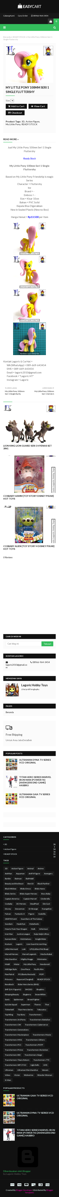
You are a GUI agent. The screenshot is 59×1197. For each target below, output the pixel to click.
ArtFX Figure (34, 873)
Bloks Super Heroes (28, 893)
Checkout (16, 112)
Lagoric (19, 944)
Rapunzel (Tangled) (25, 979)
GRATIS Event (11, 919)
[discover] (33, 1184)
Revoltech (9, 984)
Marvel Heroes (11, 954)
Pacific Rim (39, 969)
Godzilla (42, 914)
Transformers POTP (34, 1045)
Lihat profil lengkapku (30, 689)
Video (7, 1075)
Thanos (37, 1004)
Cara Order (23, 15)
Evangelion (47, 909)
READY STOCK (19, 37)
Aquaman (20, 873)
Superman (25, 1004)
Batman (18, 878)
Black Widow (10, 888)
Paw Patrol (9, 974)
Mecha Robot (46, 954)
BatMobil (30, 878)
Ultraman (9, 1070)
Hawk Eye (21, 924)
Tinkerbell (9, 1009)
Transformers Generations (17, 1029)
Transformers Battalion (40, 1019)
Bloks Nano (40, 888)
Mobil (7, 964)
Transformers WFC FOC (15, 1065)
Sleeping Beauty (12, 994)
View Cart (39, 106)
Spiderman (18, 999)
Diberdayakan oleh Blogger (17, 1171)
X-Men (8, 1080)
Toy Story (21, 1014)
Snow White (40, 994)
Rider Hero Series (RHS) (28, 984)
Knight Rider (40, 939)
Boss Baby (45, 893)
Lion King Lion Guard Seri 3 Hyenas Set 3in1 (27, 447)
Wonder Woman (44, 1075)
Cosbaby (8, 904)
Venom (45, 1070)
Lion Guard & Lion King (36, 944)
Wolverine (28, 1075)
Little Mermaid (11, 949)
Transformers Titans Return (17, 1060)
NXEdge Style (11, 969)
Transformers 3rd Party (15, 1019)
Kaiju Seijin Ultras (41, 934)
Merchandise (11, 959)
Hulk (33, 929)
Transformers (35, 1014)
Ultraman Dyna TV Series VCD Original (35, 761)
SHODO (28, 989)
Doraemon (20, 909)
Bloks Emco (25, 888)
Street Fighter (33, 999)
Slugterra (27, 994)
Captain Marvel (30, 899)
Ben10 (30, 883)
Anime (41, 868)
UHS (45, 1065)
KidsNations (25, 939)
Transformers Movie (42, 1035)
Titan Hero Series (25, 1009)
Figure (31, 914)
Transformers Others (35, 1040)
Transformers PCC (13, 1045)
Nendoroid (45, 964)
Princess (9, 979)
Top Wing (9, 1014)
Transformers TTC (41, 1060)
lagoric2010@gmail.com (16, 666)
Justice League (23, 934)
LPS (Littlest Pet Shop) (39, 949)
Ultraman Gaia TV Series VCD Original (34, 795)
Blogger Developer (24, 1190)
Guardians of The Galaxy (31, 919)
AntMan (8, 873)
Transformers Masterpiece (17, 1035)
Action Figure (32, 121)
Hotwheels (34, 924)
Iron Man (9, 934)
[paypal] (12, 1184)
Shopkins (40, 989)
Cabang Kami (9, 15)
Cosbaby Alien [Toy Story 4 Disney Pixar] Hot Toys (28, 547)
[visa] (19, 1184)
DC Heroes (21, 904)
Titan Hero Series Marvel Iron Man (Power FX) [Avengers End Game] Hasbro (35, 781)
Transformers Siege (33, 1055)
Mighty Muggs (27, 959)
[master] (26, 1184)
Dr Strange (33, 909)
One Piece (25, 969)
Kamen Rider (10, 939)
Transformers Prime (14, 1050)
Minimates (42, 959)
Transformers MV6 (13, 1040)
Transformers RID (12, 1055)
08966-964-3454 (40, 15)
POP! (41, 974)
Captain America (12, 899)
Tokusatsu (41, 1009)
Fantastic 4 (19, 914)
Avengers (48, 873)
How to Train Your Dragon (16, 929)
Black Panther (44, 883)
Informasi (43, 929)
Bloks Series (10, 893)
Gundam (9, 924)
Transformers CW (13, 1024)
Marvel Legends (29, 954)
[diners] (40, 1184)
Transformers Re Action (37, 1050)
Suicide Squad (11, 1004)
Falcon (8, 914)
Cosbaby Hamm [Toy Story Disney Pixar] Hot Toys (28, 497)
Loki (24, 949)
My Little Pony (13, 124)
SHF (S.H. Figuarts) (13, 989)
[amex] (47, 1184)
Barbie (8, 878)
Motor (17, 964)
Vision (17, 1075)
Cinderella (45, 899)
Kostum (8, 944)
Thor (47, 1004)
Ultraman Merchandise (27, 1070)
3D (23, 121)
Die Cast (46, 904)
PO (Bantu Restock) (26, 974)
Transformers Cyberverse (36, 1024)
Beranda (7, 37)
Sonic (7, 999)
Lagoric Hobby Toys (34, 685)
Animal (30, 868)
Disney (8, 909)
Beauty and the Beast (14, 883)
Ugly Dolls (34, 1065)
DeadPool (34, 904)
